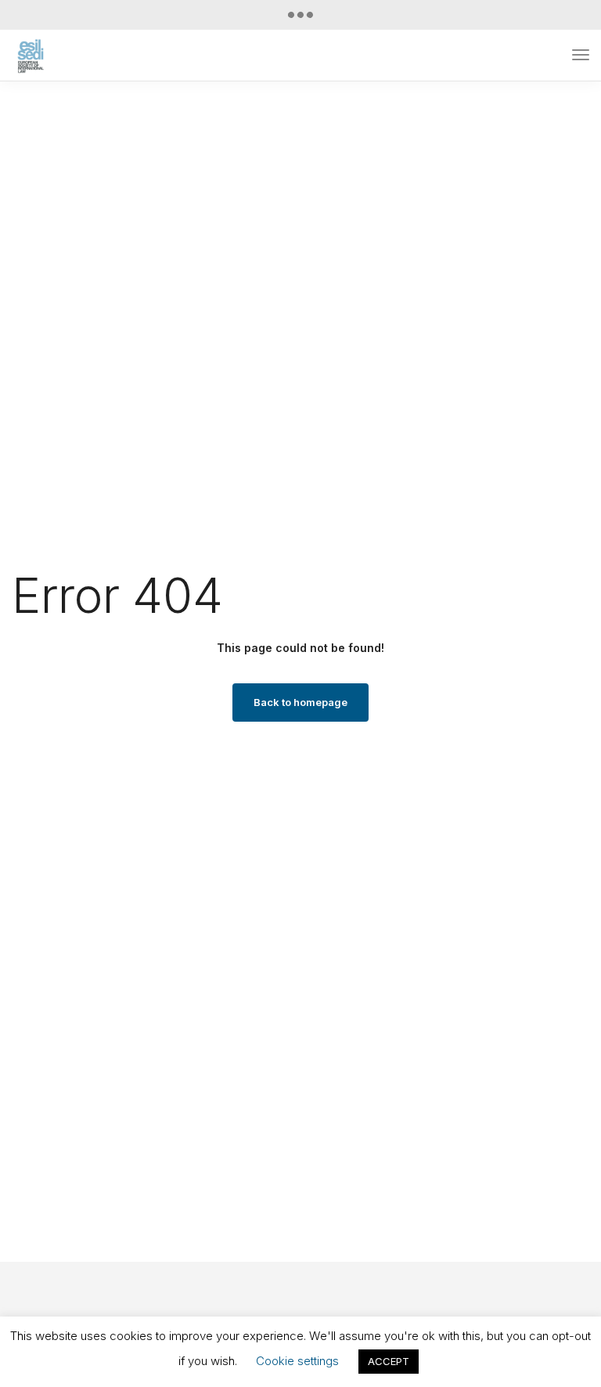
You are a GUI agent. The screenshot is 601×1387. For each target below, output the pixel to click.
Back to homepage (300, 702)
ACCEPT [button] (388, 1361)
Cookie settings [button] (297, 1360)
